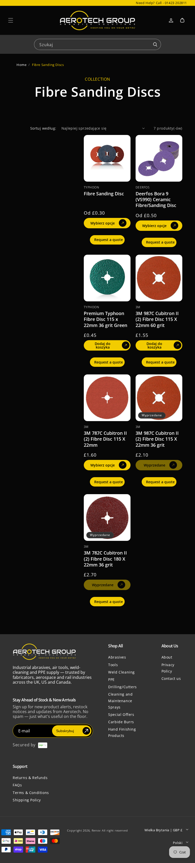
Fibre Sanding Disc (104, 194)
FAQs (17, 785)
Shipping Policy (27, 800)
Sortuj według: (43, 128)
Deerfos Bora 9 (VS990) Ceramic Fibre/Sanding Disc (156, 200)
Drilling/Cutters (122, 686)
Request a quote (108, 239)
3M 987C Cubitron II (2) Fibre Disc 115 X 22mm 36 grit (157, 439)
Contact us (171, 678)
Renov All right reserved (110, 830)
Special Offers (121, 714)
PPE (111, 679)
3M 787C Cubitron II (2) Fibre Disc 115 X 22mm (105, 439)
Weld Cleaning (121, 672)
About (166, 657)
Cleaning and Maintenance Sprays (120, 700)
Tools (113, 664)
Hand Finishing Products (122, 732)
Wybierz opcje (102, 223)
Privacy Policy (167, 668)
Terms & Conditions (31, 792)
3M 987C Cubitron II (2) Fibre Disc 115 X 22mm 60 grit (157, 319)
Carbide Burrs (121, 721)
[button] (10, 20)
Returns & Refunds (30, 777)
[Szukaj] (155, 44)
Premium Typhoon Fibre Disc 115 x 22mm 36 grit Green (105, 319)
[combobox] (97, 44)
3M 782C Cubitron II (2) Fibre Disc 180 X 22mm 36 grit (105, 559)
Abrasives (117, 657)
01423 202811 (176, 3)
